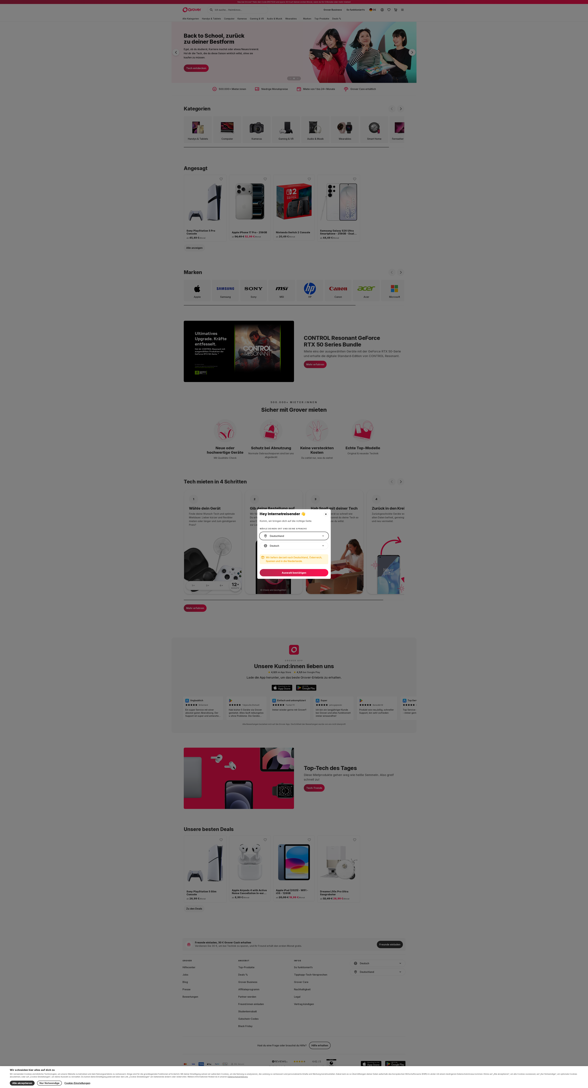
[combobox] (294, 536)
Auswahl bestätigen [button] (294, 572)
